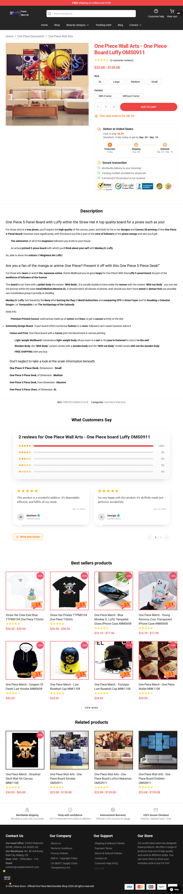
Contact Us (101, 858)
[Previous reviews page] (149, 537)
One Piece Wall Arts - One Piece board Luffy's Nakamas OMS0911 (113, 779)
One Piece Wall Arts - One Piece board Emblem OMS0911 (154, 779)
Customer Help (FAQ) (106, 863)
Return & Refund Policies (108, 853)
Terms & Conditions (61, 848)
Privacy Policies (59, 853)
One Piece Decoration (30, 36)
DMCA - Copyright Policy (64, 858)
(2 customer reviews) (121, 60)
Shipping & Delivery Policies (110, 843)
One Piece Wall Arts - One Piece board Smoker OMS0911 (66, 779)
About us (56, 843)
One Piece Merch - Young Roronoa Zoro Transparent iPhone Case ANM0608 (155, 619)
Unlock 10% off (7, 878)
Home (9, 36)
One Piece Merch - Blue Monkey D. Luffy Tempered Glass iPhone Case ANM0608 (112, 619)
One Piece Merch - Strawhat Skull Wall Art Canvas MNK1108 (23, 779)
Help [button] (176, 889)
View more (91, 708)
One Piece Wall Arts (60, 36)
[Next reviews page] (167, 537)
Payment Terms (103, 848)
